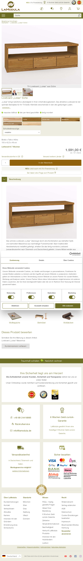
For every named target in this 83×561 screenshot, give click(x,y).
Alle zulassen (67, 306)
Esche (25, 123)
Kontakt (7, 505)
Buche (6, 119)
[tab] (41, 179)
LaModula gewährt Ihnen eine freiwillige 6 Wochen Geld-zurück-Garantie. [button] (62, 429)
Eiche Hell (46, 119)
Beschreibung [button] (15, 179)
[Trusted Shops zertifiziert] (74, 2)
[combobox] (47, 15)
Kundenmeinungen (11, 502)
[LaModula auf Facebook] (75, 556)
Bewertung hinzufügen (9, 21)
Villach (25, 515)
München (26, 502)
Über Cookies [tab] (68, 260)
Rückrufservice (22, 424)
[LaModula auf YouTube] (65, 556)
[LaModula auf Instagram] (80, 556)
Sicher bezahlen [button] (62, 454)
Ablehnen (15, 306)
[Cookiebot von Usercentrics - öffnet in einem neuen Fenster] (71, 254)
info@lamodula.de (22, 430)
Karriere (7, 515)
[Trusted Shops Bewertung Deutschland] (43, 394)
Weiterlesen (5, 107)
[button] (34, 2)
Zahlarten (46, 520)
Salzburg (26, 512)
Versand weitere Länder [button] (52, 157)
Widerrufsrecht (67, 502)
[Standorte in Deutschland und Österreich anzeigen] (61, 8)
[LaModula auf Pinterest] (70, 556)
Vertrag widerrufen (69, 505)
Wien (25, 505)
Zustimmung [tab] (14, 260)
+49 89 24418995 (22, 417)
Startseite (5, 23)
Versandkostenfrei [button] (21, 454)
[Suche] (79, 15)
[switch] (31, 297)
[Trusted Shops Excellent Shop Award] (55, 394)
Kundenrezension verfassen (15, 346)
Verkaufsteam (9, 509)
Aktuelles (7, 512)
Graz (25, 509)
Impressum (66, 522)
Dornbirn (26, 519)
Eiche (25, 119)
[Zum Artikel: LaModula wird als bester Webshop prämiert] (41, 490)
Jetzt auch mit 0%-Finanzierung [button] (40, 169)
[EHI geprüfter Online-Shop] (79, 2)
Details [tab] (41, 260)
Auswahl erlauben (41, 306)
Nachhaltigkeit (47, 527)
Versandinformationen (50, 524)
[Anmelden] (70, 8)
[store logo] (11, 6)
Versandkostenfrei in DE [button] (11, 157)
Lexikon (45, 543)
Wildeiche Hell (9, 123)
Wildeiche (65, 119)
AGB (63, 509)
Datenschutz (66, 512)
